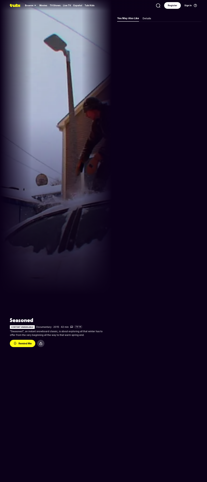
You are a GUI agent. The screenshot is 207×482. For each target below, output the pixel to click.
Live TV (67, 5)
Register (172, 5)
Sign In (188, 5)
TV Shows (55, 5)
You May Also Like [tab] (128, 18)
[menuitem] (31, 5)
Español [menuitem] (77, 5)
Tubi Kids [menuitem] (90, 5)
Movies (43, 5)
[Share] (40, 343)
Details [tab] (147, 18)
